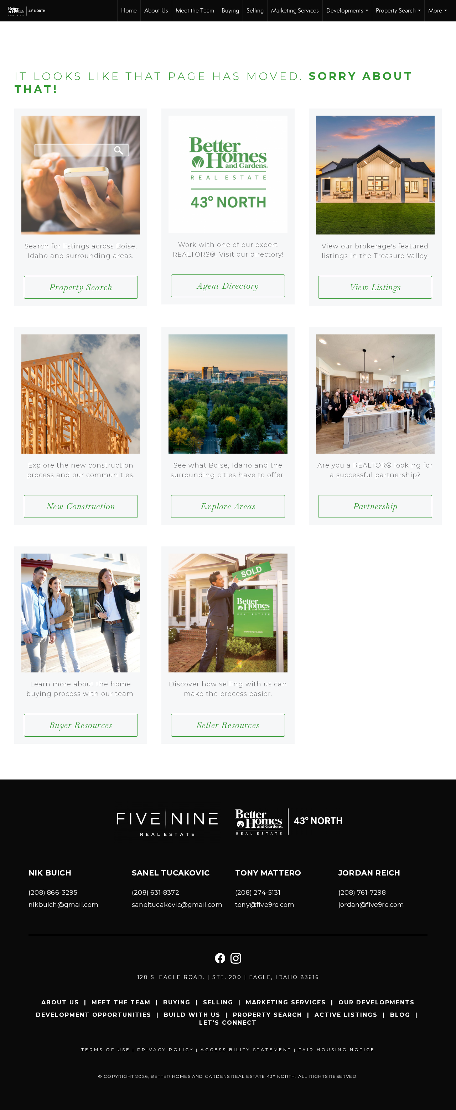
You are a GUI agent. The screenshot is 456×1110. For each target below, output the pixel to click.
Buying (230, 10)
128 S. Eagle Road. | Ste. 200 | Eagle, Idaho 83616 (228, 977)
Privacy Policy (165, 1049)
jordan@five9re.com (371, 905)
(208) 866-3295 (52, 893)
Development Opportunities (93, 1014)
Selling (255, 10)
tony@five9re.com (264, 905)
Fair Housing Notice (337, 1049)
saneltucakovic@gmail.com (177, 905)
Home (129, 10)
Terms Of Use (105, 1049)
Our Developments (376, 1002)
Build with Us (192, 1014)
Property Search (400, 14)
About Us (156, 10)
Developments (348, 14)
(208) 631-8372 (155, 893)
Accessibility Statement (246, 1049)
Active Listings (346, 1014)
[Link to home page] (31, 10)
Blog (400, 1014)
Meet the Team (195, 10)
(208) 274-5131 (257, 893)
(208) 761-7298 (362, 893)
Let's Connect (228, 1022)
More (439, 14)
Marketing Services (295, 10)
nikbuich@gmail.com (63, 905)
